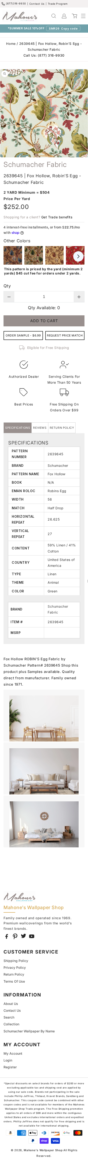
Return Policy (14, 974)
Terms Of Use (14, 981)
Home (10, 44)
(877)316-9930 (16, 3)
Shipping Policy (16, 961)
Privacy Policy (15, 967)
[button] (81, 16)
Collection (11, 1024)
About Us (11, 1004)
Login (8, 1060)
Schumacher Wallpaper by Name (29, 1031)
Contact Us (37, 3)
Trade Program (58, 3)
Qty (7, 285)
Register (10, 1067)
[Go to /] (20, 16)
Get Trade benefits (57, 217)
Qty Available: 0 (44, 307)
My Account (13, 1053)
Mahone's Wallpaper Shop (43, 1150)
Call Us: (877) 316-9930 (44, 55)
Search (9, 1017)
